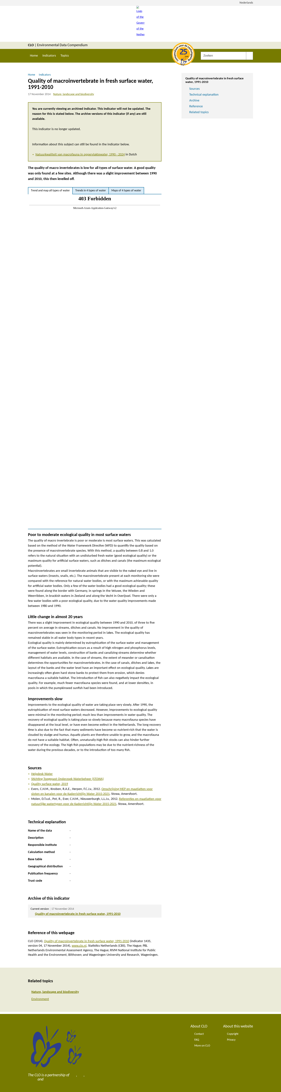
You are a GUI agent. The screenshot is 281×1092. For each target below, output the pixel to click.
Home (34, 55)
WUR (48, 1079)
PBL (81, 1075)
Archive (194, 100)
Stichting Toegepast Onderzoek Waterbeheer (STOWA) (67, 779)
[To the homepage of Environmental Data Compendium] (140, 24)
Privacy (231, 1039)
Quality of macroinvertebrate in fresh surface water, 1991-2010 (77, 914)
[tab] (50, 190)
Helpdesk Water (42, 774)
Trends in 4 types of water (90, 190)
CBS (73, 1075)
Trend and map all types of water (50, 190)
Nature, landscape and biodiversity (73, 94)
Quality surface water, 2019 (49, 784)
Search (249, 56)
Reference (196, 106)
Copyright (232, 1034)
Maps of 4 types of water (126, 190)
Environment (40, 999)
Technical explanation (204, 94)
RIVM (32, 1079)
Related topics (199, 112)
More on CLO (202, 1045)
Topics (64, 55)
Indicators (49, 55)
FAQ (196, 1039)
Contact (199, 1034)
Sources (194, 89)
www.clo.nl (79, 945)
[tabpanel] (94, 361)
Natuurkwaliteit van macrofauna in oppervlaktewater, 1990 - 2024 (80, 154)
